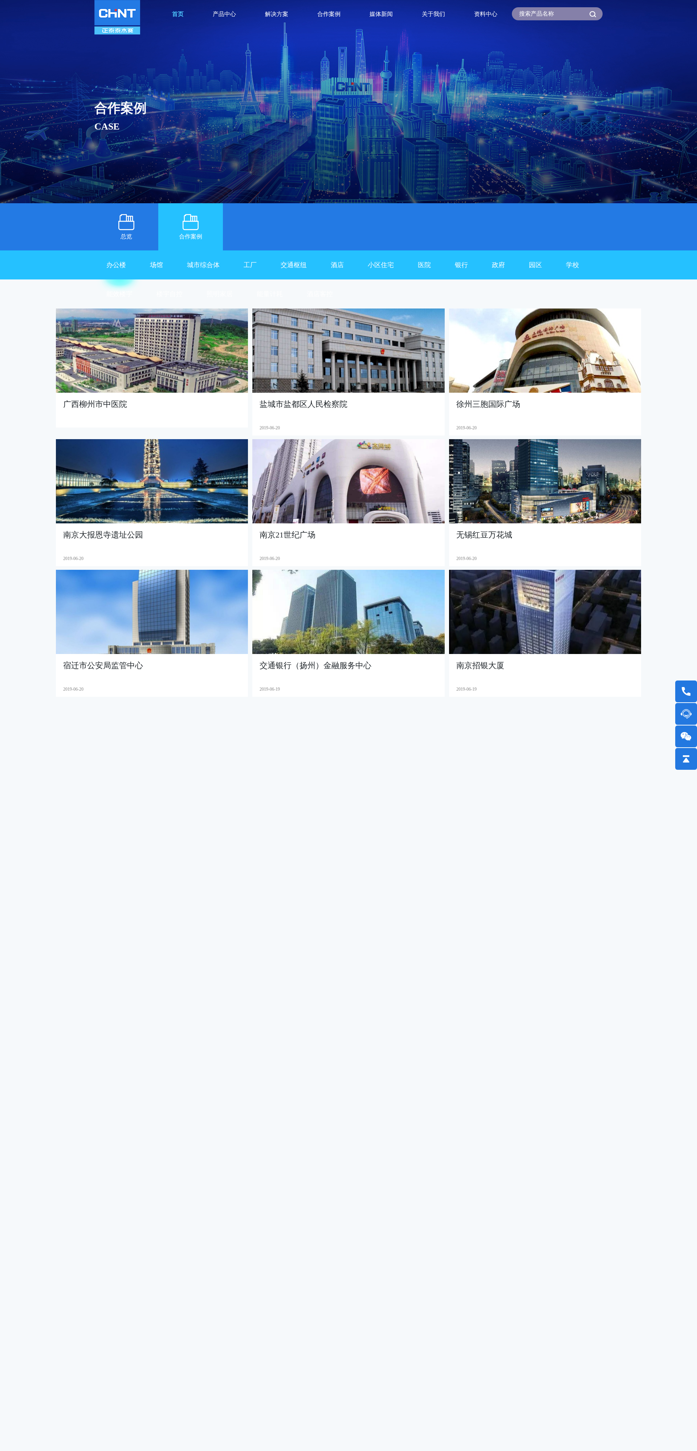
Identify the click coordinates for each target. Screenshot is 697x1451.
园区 (535, 265)
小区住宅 (381, 265)
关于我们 (433, 14)
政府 (498, 265)
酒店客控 (320, 294)
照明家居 (220, 294)
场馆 (156, 265)
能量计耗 (270, 294)
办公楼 (116, 265)
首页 (178, 14)
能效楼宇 (119, 294)
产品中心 (224, 14)
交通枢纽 (294, 265)
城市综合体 (203, 265)
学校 (572, 265)
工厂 (250, 265)
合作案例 (329, 14)
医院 (424, 265)
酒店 (337, 265)
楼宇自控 (169, 294)
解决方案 (276, 14)
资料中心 (485, 14)
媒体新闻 (381, 14)
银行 (461, 265)
